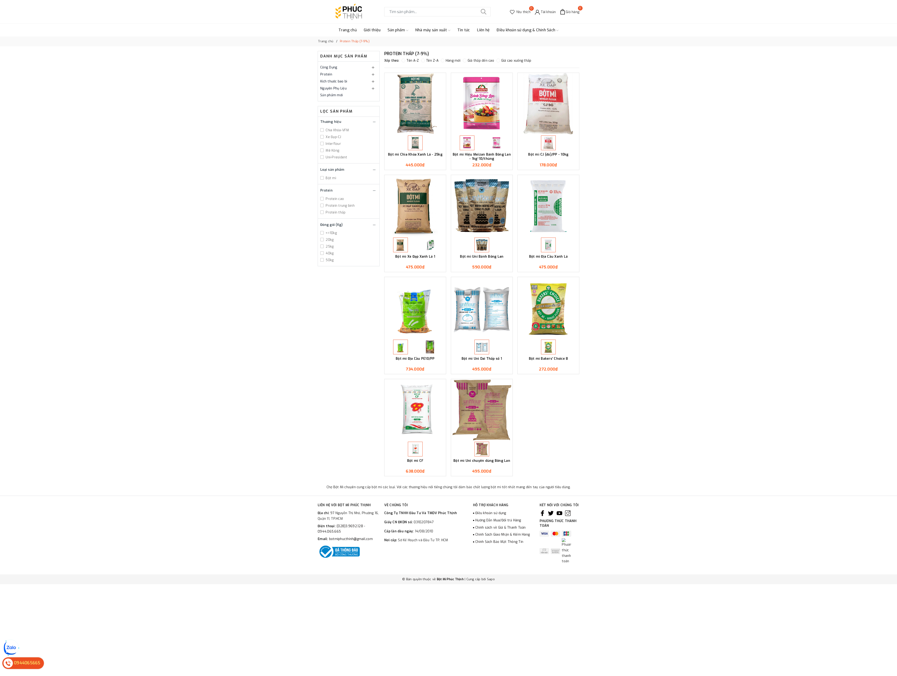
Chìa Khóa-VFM (337, 130)
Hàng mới (453, 60)
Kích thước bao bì (333, 81)
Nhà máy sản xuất (431, 30)
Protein (326, 74)
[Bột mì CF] (415, 410)
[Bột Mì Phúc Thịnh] (349, 12)
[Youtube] (559, 513)
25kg (329, 246)
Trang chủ (347, 30)
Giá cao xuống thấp (516, 60)
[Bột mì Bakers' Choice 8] (548, 307)
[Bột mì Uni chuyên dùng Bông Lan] (482, 410)
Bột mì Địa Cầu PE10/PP (415, 359)
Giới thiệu (372, 30)
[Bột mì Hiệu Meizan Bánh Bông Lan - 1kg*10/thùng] (482, 103)
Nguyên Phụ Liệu (333, 88)
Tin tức (463, 30)
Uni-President (336, 157)
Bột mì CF (415, 461)
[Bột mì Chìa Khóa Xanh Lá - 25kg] (415, 103)
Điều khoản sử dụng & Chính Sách (526, 30)
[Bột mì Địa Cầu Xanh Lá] (548, 205)
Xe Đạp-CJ (333, 137)
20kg (329, 240)
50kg (329, 260)
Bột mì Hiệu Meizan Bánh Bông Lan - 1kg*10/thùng (482, 157)
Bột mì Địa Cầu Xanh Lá (548, 257)
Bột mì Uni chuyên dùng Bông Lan (481, 461)
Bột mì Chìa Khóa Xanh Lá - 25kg (415, 155)
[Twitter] (551, 513)
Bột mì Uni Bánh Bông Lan (481, 257)
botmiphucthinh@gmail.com (351, 539)
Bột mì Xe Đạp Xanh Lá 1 (415, 257)
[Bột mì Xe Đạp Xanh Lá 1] (415, 205)
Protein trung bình (340, 205)
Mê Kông (332, 150)
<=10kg (331, 233)
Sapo (491, 579)
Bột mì (330, 178)
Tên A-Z (412, 60)
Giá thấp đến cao (481, 60)
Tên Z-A (432, 60)
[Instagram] (568, 513)
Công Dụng (328, 67)
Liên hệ (483, 30)
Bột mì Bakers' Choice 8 (548, 359)
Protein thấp (335, 212)
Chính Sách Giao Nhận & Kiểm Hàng (502, 534)
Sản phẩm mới (331, 95)
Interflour (333, 144)
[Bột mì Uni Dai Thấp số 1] (482, 307)
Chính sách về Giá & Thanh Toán (500, 527)
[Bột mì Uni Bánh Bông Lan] (482, 205)
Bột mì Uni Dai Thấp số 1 (482, 359)
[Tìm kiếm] (483, 11)
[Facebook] (542, 513)
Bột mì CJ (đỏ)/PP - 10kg (548, 155)
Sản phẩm (397, 30)
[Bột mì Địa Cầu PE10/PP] (415, 307)
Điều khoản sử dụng (490, 513)
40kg (329, 253)
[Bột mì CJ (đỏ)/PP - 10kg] (548, 103)
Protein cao (334, 199)
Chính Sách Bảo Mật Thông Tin (499, 542)
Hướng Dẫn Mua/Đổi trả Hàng (498, 520)
